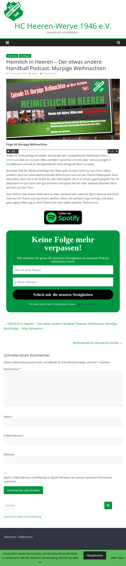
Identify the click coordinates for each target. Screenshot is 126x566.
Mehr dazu (117, 558)
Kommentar (12, 369)
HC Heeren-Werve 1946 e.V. (63, 26)
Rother (35, 73)
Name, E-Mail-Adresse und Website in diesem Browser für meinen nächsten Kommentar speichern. (58, 479)
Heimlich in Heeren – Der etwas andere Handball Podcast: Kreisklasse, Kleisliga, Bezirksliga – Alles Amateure (61, 326)
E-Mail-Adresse (14, 435)
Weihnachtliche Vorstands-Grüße (97, 343)
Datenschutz (26, 536)
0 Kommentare (50, 73)
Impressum (10, 516)
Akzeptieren (95, 555)
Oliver (99, 170)
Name (8, 416)
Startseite (12, 55)
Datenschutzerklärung (86, 304)
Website (9, 454)
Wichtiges (25, 55)
